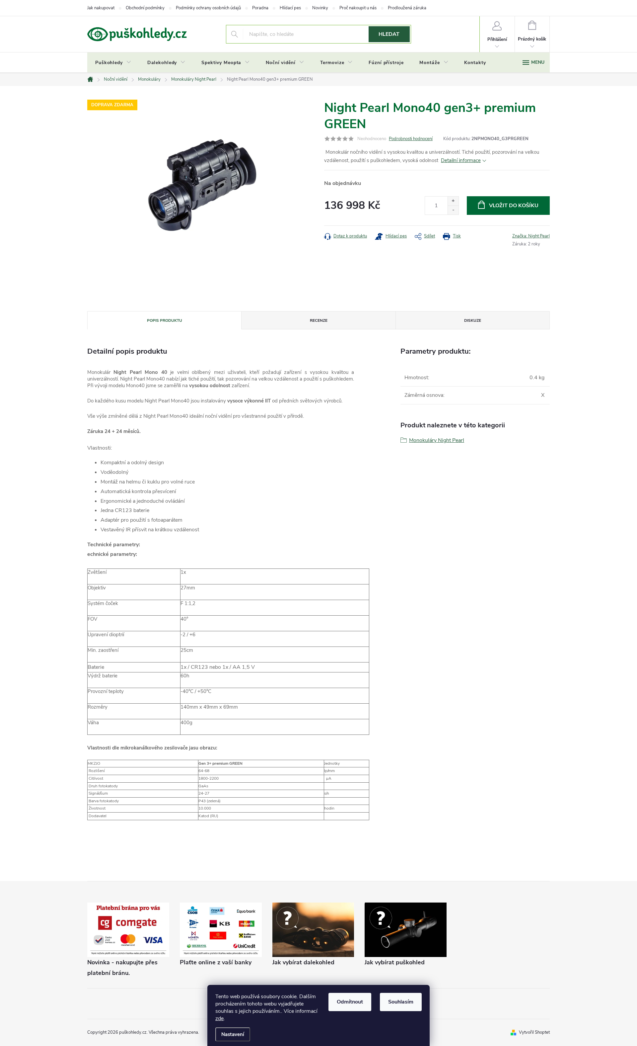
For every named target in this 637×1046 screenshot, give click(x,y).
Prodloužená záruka (407, 8)
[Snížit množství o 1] (453, 210)
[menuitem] (113, 62)
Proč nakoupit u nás (358, 8)
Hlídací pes (290, 8)
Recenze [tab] (318, 320)
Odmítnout (350, 1001)
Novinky (320, 8)
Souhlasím (400, 1001)
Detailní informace (461, 160)
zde (219, 1018)
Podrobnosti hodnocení (411, 138)
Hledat (389, 34)
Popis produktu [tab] (164, 320)
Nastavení (232, 1034)
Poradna (260, 8)
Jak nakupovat (100, 8)
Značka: (531, 236)
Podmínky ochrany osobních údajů (208, 8)
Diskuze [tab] (472, 320)
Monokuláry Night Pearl (436, 440)
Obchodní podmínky (145, 8)
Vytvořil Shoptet (534, 1032)
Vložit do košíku (513, 205)
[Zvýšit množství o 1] (453, 201)
